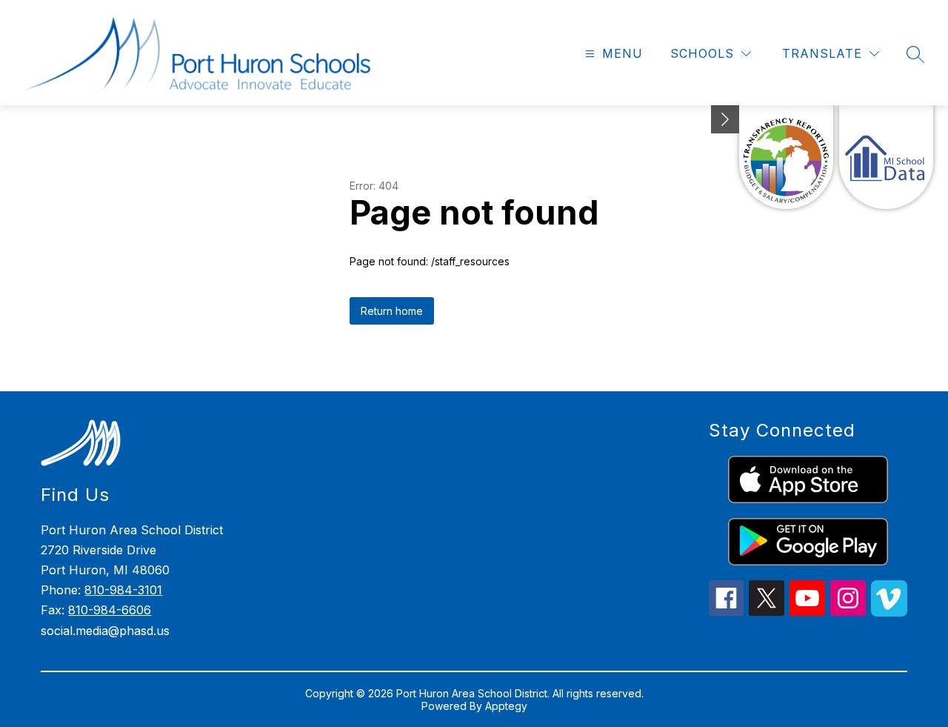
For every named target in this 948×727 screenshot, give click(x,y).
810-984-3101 (123, 589)
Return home (392, 311)
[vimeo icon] (889, 612)
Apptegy (506, 706)
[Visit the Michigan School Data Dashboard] (886, 157)
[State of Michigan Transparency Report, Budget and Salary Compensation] (786, 157)
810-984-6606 (109, 609)
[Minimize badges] (725, 119)
